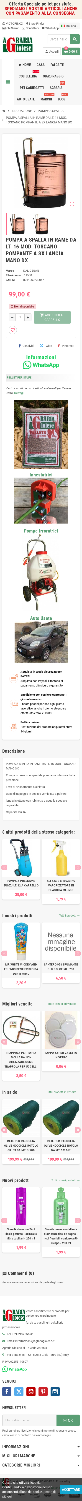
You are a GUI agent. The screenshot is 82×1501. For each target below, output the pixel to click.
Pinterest (68, 345)
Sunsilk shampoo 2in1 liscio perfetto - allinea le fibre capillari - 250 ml (21, 1234)
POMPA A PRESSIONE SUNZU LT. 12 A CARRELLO (21, 883)
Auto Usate (41, 618)
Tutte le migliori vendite (64, 1003)
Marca (10, 270)
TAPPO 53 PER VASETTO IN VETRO (61, 1055)
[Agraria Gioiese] (17, 44)
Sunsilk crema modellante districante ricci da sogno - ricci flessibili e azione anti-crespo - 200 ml (61, 1236)
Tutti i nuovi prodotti (65, 1180)
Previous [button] (4, 867)
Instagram (55, 1391)
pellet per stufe (57, 4)
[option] (21, 869)
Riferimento (13, 275)
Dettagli (19, 393)
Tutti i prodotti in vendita (63, 1092)
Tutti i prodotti (69, 915)
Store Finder (35, 23)
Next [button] (78, 867)
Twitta (48, 345)
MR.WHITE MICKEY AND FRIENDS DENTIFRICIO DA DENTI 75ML (21, 969)
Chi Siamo (12, 28)
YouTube (31, 1391)
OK (70, 1420)
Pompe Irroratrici (41, 531)
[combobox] (63, 39)
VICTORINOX (12, 23)
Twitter (18, 1391)
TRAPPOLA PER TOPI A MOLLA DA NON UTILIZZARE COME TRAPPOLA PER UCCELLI (21, 1059)
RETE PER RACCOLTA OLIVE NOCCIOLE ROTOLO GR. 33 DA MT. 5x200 (21, 1145)
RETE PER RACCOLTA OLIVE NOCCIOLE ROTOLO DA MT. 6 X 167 (61, 1145)
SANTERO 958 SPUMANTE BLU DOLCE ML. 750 (61, 967)
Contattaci (32, 28)
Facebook (6, 1391)
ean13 (10, 280)
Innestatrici (41, 475)
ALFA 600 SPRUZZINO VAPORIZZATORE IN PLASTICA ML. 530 (61, 885)
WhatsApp (50, 28)
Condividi (28, 345)
